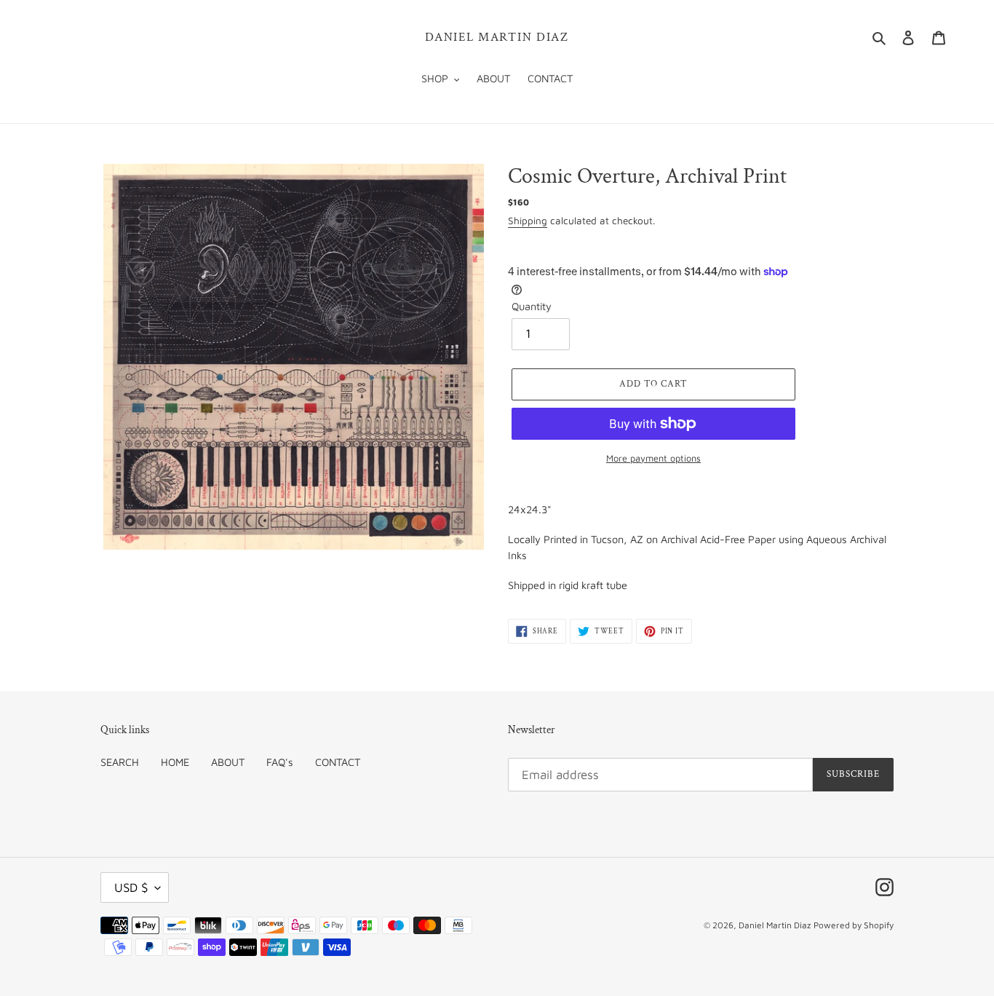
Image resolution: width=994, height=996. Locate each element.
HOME (175, 762)
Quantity (532, 306)
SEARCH (119, 762)
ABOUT (227, 762)
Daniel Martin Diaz (497, 37)
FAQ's (279, 762)
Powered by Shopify (854, 925)
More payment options (653, 458)
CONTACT (337, 762)
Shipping (527, 220)
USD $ (131, 887)
